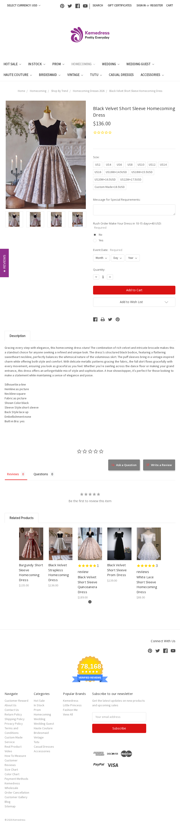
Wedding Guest (138, 64)
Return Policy (13, 714)
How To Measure (15, 756)
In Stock (35, 64)
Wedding (109, 64)
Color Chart (12, 774)
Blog (8, 802)
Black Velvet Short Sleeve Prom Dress (117, 570)
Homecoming (81, 64)
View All (68, 714)
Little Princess (72, 705)
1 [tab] (90, 601)
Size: (96, 157)
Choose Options (31, 547)
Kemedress (70, 701)
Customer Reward (16, 701)
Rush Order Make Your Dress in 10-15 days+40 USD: (127, 225)
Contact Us (12, 710)
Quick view (31, 538)
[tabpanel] (31, 558)
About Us (10, 705)
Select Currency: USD (22, 5)
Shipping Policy (15, 719)
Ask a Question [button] (126, 465)
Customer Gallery (16, 797)
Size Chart (11, 769)
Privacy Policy (14, 724)
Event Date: (107, 250)
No (100, 235)
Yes (101, 240)
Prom (56, 64)
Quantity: (99, 270)
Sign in (141, 5)
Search (98, 5)
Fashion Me (70, 710)
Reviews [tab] (13, 474)
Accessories (151, 75)
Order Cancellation (17, 792)
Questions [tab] (41, 474)
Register (156, 5)
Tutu (94, 75)
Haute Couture (16, 75)
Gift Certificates (120, 5)
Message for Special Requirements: (116, 200)
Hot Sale (11, 64)
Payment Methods (16, 779)
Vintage (73, 75)
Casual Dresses (121, 75)
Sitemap (10, 806)
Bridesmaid (48, 75)
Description (17, 336)
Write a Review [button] (161, 465)
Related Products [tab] (21, 518)
